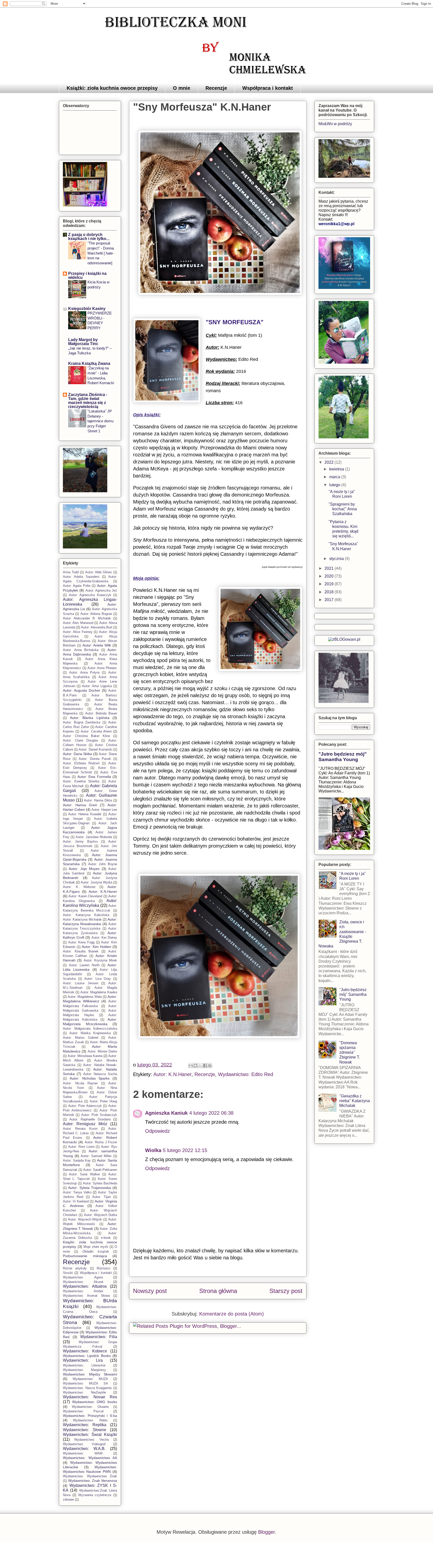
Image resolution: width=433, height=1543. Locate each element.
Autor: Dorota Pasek (95, 759)
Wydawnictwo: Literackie (84, 1365)
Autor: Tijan (101, 1197)
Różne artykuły (75, 1268)
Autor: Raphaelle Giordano (90, 1119)
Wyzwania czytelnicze (95, 1495)
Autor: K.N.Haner (172, 1074)
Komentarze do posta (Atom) (231, 1314)
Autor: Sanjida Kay (77, 1160)
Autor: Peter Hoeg (103, 1101)
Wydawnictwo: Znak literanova (92, 1481)
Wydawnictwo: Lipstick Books (87, 1356)
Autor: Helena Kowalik (84, 814)
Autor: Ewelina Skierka (81, 781)
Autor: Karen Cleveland (85, 896)
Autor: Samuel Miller (96, 1156)
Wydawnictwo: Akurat (83, 1282)
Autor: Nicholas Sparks (90, 1078)
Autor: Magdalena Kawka (98, 992)
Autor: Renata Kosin (80, 1128)
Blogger (266, 1532)
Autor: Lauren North (84, 965)
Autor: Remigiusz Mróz (85, 1124)
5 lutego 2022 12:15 (185, 1150)
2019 (329, 584)
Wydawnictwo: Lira (83, 1360)
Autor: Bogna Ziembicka (81, 722)
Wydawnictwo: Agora (83, 1277)
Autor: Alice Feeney (77, 632)
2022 (329, 462)
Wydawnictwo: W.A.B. (84, 1448)
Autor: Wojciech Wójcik (85, 1219)
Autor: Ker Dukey (104, 937)
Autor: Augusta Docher (81, 690)
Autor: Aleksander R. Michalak (87, 618)
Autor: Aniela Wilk (96, 645)
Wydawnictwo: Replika (84, 1425)
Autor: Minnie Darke (102, 1051)
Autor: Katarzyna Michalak (82, 919)
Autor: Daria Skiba (77, 754)
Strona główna (218, 1290)
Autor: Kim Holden (96, 947)
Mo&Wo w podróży (335, 124)
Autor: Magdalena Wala (84, 997)
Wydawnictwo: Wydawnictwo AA (90, 1458)
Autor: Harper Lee (104, 809)
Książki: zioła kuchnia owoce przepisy (112, 88)
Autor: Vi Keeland (76, 1201)
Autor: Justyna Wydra (96, 882)
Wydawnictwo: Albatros (85, 1286)
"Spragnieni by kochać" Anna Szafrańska (343, 509)
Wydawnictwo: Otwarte (90, 1407)
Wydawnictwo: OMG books (94, 1402)
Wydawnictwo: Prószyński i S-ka (90, 1416)
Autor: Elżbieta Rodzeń (81, 763)
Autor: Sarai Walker (84, 1174)
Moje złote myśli (95, 1247)
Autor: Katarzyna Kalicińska (86, 915)
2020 (329, 576)
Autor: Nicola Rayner (80, 1083)
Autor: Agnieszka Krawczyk (90, 595)
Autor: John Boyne (102, 864)
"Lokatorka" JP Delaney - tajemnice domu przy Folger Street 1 (100, 421)
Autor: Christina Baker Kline (86, 736)
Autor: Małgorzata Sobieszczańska (90, 1028)
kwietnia (337, 469)
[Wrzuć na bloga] (195, 1065)
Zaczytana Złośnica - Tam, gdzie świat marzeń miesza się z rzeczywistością (87, 400)
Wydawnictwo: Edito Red (245, 1074)
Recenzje (216, 88)
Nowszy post (150, 1290)
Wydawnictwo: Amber (83, 1291)
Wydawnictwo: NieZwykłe (84, 1392)
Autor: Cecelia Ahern (96, 731)
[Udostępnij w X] (200, 1065)
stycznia (337, 558)
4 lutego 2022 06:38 (211, 1113)
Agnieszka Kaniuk (166, 1113)
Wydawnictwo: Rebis (90, 1420)
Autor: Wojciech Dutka (100, 1215)
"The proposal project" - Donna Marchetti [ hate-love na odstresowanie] (100, 253)
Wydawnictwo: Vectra (91, 1439)
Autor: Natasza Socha (100, 1074)
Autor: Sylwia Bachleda (100, 1183)
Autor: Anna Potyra (84, 672)
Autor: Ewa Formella (94, 777)
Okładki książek (95, 1251)
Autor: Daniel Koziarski (95, 749)
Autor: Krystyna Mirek (100, 960)
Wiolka (153, 1150)
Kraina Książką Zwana (89, 363)
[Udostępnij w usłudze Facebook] (204, 1065)
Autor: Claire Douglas (80, 740)
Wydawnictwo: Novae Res (90, 1397)
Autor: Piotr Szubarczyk (99, 1115)
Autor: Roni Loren (81, 1147)
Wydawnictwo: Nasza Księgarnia (87, 1388)
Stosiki (68, 1273)
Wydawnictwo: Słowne (84, 1430)
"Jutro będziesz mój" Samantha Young (342, 756)
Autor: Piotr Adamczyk (85, 1106)
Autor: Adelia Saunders (81, 577)
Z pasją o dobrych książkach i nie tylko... (88, 236)
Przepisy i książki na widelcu (87, 275)
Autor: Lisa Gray (97, 979)
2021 (329, 568)
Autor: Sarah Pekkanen (100, 1170)
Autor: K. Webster (79, 887)
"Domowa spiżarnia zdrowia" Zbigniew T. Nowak (349, 1052)
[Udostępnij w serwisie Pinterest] (209, 1065)
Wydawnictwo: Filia (98, 1337)
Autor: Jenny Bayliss (80, 841)
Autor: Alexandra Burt (96, 627)
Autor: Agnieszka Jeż (101, 590)
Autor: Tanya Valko (77, 1192)
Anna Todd (71, 572)
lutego (335, 485)
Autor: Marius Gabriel (80, 1037)
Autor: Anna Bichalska (80, 650)
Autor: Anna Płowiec (102, 668)
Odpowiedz (157, 1131)
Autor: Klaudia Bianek (80, 951)
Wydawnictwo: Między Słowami (90, 1374)
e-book (106, 1238)
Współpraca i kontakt (267, 88)
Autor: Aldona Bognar (96, 614)
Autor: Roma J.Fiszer (101, 1142)
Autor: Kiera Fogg (81, 942)
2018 (329, 592)
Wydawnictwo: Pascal (83, 1411)
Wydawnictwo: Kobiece (85, 1351)
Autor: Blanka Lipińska (90, 718)
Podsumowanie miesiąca (85, 1256)
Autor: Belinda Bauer (101, 713)
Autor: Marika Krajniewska (90, 1033)
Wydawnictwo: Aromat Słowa (86, 1295)
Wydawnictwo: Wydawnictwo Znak (90, 1476)
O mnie (181, 88)
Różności (103, 1268)
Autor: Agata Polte (76, 586)
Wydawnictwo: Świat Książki (90, 1434)
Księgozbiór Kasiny (86, 308)
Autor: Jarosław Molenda (94, 837)
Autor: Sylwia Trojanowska (89, 1188)
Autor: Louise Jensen (80, 983)
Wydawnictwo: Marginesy (84, 1370)
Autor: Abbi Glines (98, 572)
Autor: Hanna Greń (80, 805)
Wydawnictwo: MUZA (90, 1379)
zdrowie (68, 1499)
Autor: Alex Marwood (78, 623)
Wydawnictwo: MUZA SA (85, 1383)
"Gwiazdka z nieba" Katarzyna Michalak (354, 1101)
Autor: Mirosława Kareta (85, 1056)
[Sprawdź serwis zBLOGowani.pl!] (344, 639)
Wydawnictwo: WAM (82, 1453)
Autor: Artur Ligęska (97, 686)
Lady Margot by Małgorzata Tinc (83, 342)
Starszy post (285, 1290)
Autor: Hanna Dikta (98, 800)
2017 (329, 600)
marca (335, 477)
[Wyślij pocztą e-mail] (190, 1065)
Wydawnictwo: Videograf (84, 1444)
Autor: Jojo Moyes (84, 869)
